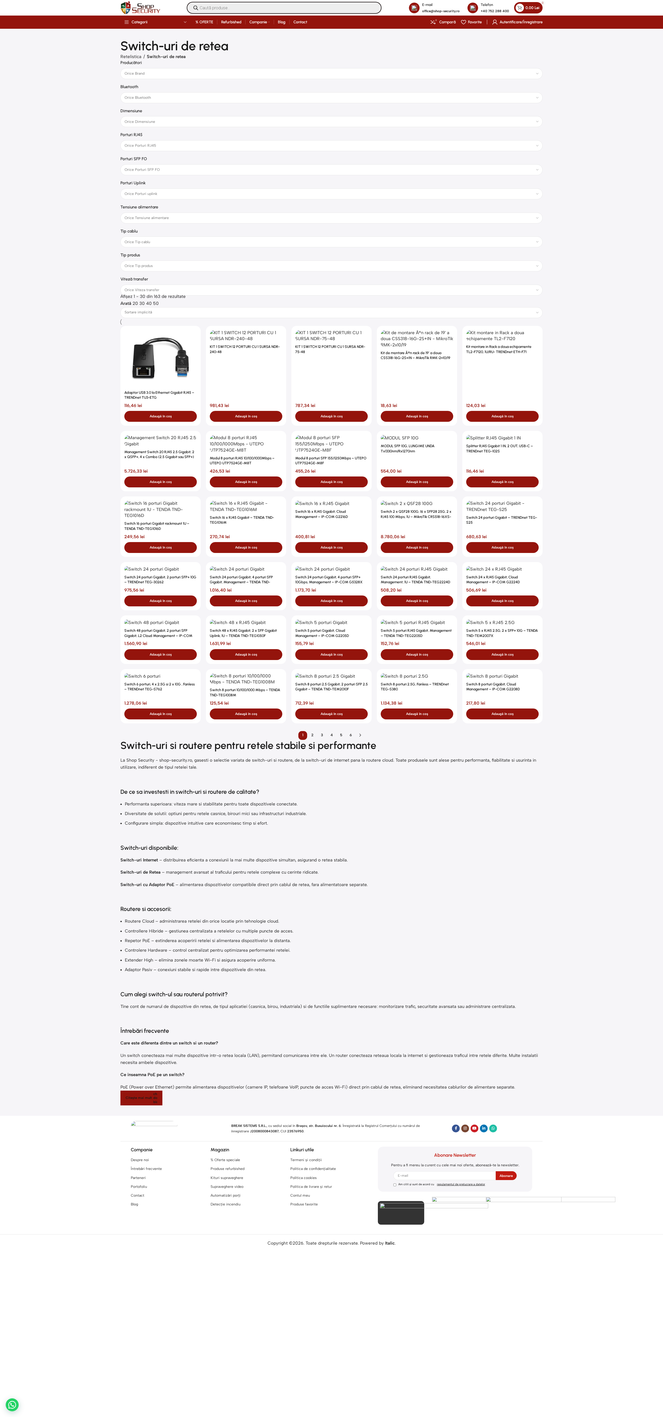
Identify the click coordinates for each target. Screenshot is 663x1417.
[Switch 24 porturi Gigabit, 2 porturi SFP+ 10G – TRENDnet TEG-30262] (160, 569)
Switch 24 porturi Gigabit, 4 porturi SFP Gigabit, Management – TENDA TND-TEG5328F (241, 582)
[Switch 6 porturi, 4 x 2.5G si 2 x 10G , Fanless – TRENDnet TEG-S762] (160, 676)
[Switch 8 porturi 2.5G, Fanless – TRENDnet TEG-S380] (417, 676)
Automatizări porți (226, 1195)
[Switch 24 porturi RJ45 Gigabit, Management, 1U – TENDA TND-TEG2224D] (417, 569)
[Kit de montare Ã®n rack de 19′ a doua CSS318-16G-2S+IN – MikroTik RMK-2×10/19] (417, 339)
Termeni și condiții (306, 1160)
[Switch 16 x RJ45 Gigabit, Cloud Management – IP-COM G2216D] (331, 503)
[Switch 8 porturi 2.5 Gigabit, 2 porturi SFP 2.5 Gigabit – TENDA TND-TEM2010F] (331, 676)
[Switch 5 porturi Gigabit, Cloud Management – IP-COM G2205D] (331, 622)
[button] (160, 416)
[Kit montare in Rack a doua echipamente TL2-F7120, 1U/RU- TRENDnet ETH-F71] (502, 336)
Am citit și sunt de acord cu (441, 1184)
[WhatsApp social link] (493, 1128)
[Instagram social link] (465, 1128)
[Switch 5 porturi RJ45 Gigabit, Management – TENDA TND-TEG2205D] (417, 622)
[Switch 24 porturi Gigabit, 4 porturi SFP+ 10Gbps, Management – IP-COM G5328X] (331, 569)
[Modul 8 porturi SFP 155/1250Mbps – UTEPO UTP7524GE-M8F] (331, 444)
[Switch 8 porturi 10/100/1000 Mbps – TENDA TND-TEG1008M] (246, 679)
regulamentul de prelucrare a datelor (461, 1184)
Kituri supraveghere (227, 1178)
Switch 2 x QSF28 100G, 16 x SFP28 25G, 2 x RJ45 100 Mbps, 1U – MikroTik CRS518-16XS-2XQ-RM (416, 516)
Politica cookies (303, 1178)
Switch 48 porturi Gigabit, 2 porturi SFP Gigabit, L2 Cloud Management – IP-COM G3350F (158, 635)
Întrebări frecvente (146, 1169)
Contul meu (300, 1195)
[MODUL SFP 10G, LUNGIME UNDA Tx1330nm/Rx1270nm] (417, 438)
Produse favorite (304, 1204)
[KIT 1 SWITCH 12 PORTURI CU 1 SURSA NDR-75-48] (331, 336)
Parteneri (138, 1178)
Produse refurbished (227, 1169)
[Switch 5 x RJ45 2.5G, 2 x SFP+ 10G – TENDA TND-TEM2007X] (502, 622)
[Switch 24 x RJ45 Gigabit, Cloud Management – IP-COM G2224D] (502, 569)
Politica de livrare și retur (311, 1186)
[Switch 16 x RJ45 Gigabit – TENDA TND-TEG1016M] (246, 506)
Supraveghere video (227, 1186)
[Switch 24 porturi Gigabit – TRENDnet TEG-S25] (502, 506)
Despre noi (140, 1160)
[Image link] (154, 1128)
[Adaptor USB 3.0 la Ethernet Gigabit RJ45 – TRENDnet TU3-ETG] (160, 359)
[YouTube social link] (474, 1128)
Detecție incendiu (226, 1204)
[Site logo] (140, 7)
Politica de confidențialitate (313, 1169)
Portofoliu (139, 1186)
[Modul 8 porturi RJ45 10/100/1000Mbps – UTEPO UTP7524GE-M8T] (246, 444)
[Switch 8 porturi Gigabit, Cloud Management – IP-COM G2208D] (502, 676)
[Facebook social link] (456, 1128)
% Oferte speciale (225, 1160)
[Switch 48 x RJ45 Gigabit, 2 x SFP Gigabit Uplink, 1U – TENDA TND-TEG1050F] (246, 622)
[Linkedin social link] (484, 1128)
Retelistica (130, 56)
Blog (134, 1204)
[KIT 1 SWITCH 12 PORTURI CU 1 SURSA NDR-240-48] (246, 336)
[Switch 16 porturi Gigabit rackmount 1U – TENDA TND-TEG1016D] (160, 509)
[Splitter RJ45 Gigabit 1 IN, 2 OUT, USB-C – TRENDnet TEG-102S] (502, 438)
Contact (137, 1195)
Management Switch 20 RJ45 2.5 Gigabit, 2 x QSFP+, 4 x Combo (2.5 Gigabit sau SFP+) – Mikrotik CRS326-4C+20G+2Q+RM (159, 457)
